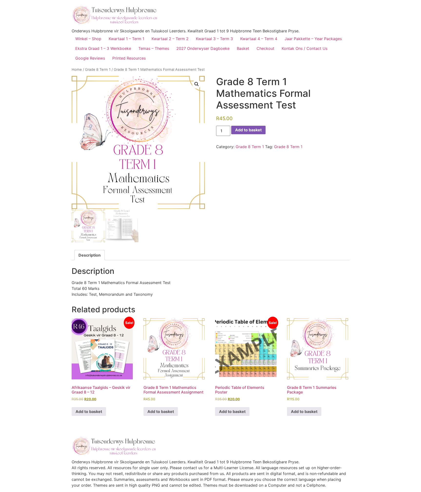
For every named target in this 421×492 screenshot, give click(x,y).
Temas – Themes (153, 48)
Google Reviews (90, 58)
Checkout (265, 48)
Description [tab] (89, 255)
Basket (243, 48)
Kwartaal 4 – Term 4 (258, 38)
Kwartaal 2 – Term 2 (170, 38)
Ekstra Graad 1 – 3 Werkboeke (103, 48)
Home (77, 69)
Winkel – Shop (88, 38)
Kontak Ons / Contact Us (304, 48)
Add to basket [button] (89, 411)
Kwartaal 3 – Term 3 (214, 38)
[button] (196, 84)
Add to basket (248, 129)
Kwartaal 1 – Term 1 (126, 38)
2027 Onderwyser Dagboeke (203, 48)
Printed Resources (129, 58)
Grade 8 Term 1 (98, 69)
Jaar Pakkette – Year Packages (313, 38)
